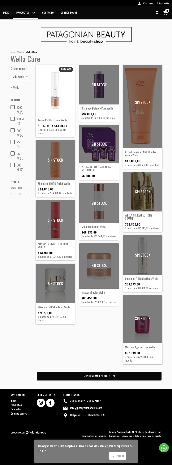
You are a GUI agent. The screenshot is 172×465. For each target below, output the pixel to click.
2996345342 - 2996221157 (85, 400)
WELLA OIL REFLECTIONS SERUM (138, 217)
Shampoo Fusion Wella (93, 226)
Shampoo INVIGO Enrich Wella (54, 183)
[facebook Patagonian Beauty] (50, 403)
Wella (21, 52)
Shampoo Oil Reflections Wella (141, 278)
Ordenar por (18, 68)
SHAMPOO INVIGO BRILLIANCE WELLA (54, 245)
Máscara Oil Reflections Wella (54, 307)
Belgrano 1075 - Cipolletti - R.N (87, 415)
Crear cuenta (149, 3)
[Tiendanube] (28, 433)
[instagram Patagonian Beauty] (41, 403)
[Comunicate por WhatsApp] (164, 447)
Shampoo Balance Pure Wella (97, 108)
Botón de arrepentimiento (148, 435)
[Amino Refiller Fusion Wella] (55, 90)
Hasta (19, 187)
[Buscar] (157, 13)
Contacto (48, 12)
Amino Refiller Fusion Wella (52, 120)
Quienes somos (69, 12)
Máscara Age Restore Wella (140, 347)
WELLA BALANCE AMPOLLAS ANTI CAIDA (96, 168)
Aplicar (27, 194)
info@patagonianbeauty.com (86, 408)
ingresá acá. (127, 435)
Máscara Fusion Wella (93, 292)
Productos (23, 12)
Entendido (117, 456)
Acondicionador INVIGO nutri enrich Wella (140, 153)
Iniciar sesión (163, 3)
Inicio (6, 12)
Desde (13, 187)
